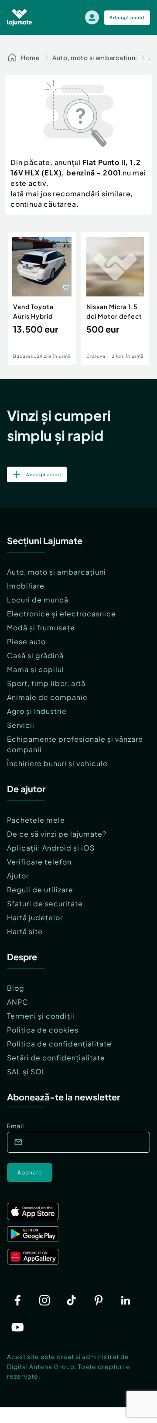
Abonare (29, 1172)
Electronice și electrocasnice (61, 613)
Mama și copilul (35, 669)
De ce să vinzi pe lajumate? (56, 833)
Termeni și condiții (41, 1015)
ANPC (17, 1001)
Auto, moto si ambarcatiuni (94, 57)
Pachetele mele (36, 819)
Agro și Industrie (37, 711)
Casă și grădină (35, 655)
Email (15, 1126)
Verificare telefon (39, 861)
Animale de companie (47, 697)
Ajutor (18, 875)
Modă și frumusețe (41, 627)
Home (30, 57)
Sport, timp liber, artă (46, 683)
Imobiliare (25, 585)
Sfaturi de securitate (45, 903)
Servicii (20, 725)
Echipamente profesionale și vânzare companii (75, 744)
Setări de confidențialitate (56, 1057)
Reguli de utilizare (40, 889)
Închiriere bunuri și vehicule (57, 763)
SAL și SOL (26, 1071)
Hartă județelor (35, 917)
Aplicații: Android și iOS (51, 847)
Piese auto (26, 641)
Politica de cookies (42, 1029)
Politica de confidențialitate (59, 1043)
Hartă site (25, 931)
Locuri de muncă (37, 599)
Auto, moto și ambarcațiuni (56, 571)
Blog (15, 987)
